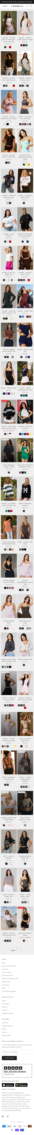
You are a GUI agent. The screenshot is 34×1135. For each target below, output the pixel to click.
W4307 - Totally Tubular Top (9, 698)
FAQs (3, 963)
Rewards (4, 1010)
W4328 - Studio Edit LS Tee (25, 79)
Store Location (6, 1035)
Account (4, 1032)
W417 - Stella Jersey (8, 857)
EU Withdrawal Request (9, 991)
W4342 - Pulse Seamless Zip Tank (9, 117)
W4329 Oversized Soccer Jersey (25, 235)
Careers (4, 1029)
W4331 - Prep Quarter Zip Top (25, 389)
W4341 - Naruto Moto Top (25, 196)
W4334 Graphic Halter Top (8, 778)
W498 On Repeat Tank (25, 934)
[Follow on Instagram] (3, 1116)
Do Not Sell (5, 985)
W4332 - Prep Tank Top (25, 350)
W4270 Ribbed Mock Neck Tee (8, 350)
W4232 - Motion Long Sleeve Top (9, 312)
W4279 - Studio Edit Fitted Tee (8, 156)
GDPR (3, 988)
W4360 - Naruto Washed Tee (9, 196)
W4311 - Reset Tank (9, 388)
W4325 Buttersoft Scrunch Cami (25, 466)
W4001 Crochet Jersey (25, 504)
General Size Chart (7, 975)
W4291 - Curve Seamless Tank (9, 739)
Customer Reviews (7, 1026)
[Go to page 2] (21, 948)
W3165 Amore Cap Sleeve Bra (9, 818)
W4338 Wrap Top (25, 659)
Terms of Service (7, 972)
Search (4, 1001)
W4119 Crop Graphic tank (25, 818)
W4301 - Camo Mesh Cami (25, 895)
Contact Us (5, 969)
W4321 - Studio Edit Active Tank (25, 698)
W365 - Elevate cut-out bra (25, 117)
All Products (5, 1004)
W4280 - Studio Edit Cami (25, 273)
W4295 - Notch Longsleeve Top (9, 934)
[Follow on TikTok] (8, 1116)
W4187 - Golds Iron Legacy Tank (25, 38)
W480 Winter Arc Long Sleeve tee (8, 660)
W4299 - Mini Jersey (9, 235)
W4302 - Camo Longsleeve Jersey (25, 779)
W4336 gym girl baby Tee (8, 273)
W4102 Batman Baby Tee (25, 857)
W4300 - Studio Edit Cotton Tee (9, 79)
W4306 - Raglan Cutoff (25, 427)
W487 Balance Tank (25, 622)
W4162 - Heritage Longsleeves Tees (8, 427)
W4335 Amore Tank (8, 622)
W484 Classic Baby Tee (9, 895)
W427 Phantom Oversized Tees (8, 543)
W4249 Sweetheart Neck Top (25, 582)
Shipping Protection (8, 1013)
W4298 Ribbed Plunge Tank (9, 581)
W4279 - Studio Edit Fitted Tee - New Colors (9, 39)
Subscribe (9, 1058)
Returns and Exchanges (9, 966)
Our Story (5, 1023)
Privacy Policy (6, 982)
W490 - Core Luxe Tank (25, 543)
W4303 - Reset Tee (25, 311)
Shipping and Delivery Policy (10, 978)
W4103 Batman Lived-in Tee (9, 466)
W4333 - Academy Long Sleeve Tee (9, 504)
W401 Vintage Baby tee (25, 739)
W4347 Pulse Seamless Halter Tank (25, 157)
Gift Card (4, 1007)
